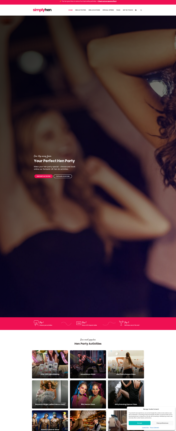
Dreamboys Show (88, 374)
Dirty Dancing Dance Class (126, 404)
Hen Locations (94, 10)
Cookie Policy (145, 427)
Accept (139, 423)
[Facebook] (135, 10)
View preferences (162, 423)
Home (70, 10)
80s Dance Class (88, 404)
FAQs (118, 10)
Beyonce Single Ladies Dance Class (50, 404)
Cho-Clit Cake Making (50, 374)
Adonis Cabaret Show (50, 430)
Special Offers (108, 10)
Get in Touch (128, 10)
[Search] (141, 10)
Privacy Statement (154, 427)
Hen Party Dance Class (125, 374)
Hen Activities (80, 10)
